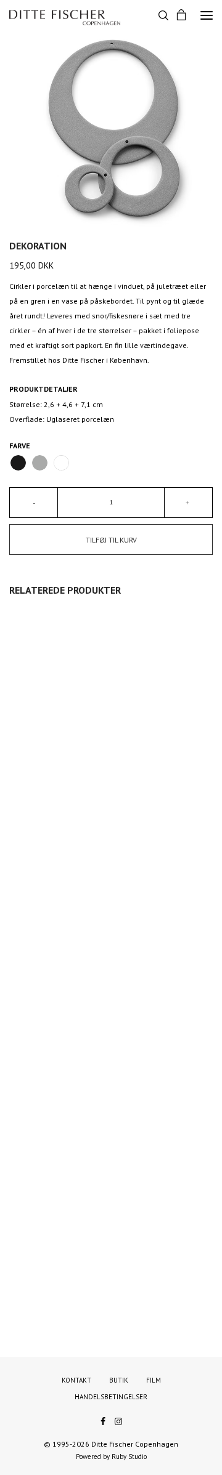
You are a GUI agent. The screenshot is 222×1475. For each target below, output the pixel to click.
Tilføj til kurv (111, 539)
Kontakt (76, 1380)
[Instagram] (118, 1420)
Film (153, 1380)
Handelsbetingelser (111, 1396)
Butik (118, 1380)
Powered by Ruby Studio (111, 1456)
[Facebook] (103, 1420)
